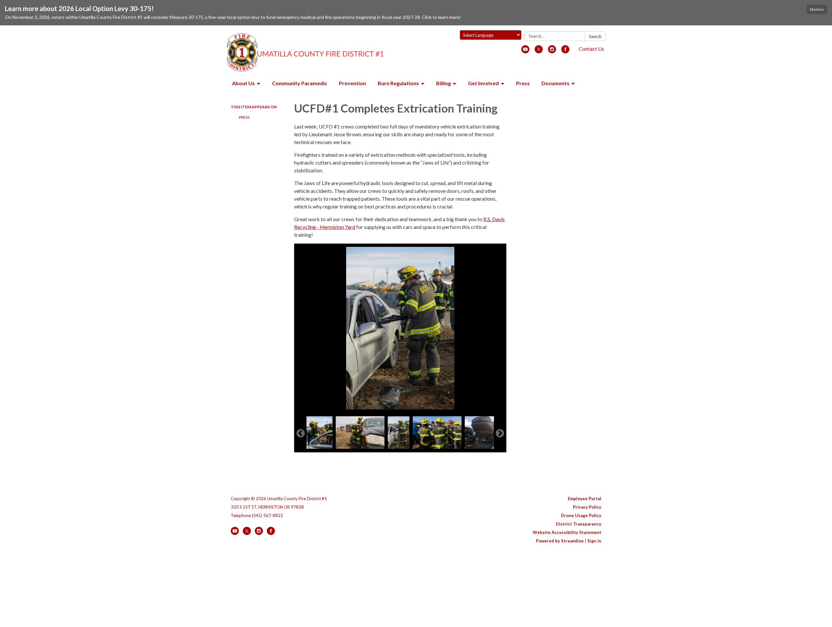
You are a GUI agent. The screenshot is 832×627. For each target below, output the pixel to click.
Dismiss (817, 9)
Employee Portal (584, 498)
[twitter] (539, 51)
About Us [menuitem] (243, 83)
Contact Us (591, 49)
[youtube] (525, 51)
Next (500, 433)
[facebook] (565, 51)
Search (595, 36)
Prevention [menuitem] (352, 83)
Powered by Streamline (560, 540)
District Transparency (578, 524)
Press (244, 117)
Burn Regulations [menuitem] (398, 83)
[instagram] (552, 51)
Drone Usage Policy (581, 515)
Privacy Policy (587, 507)
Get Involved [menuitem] (483, 83)
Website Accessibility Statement (567, 532)
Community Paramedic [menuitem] (299, 83)
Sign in (594, 540)
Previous (301, 433)
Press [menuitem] (523, 83)
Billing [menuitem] (443, 83)
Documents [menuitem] (555, 83)
